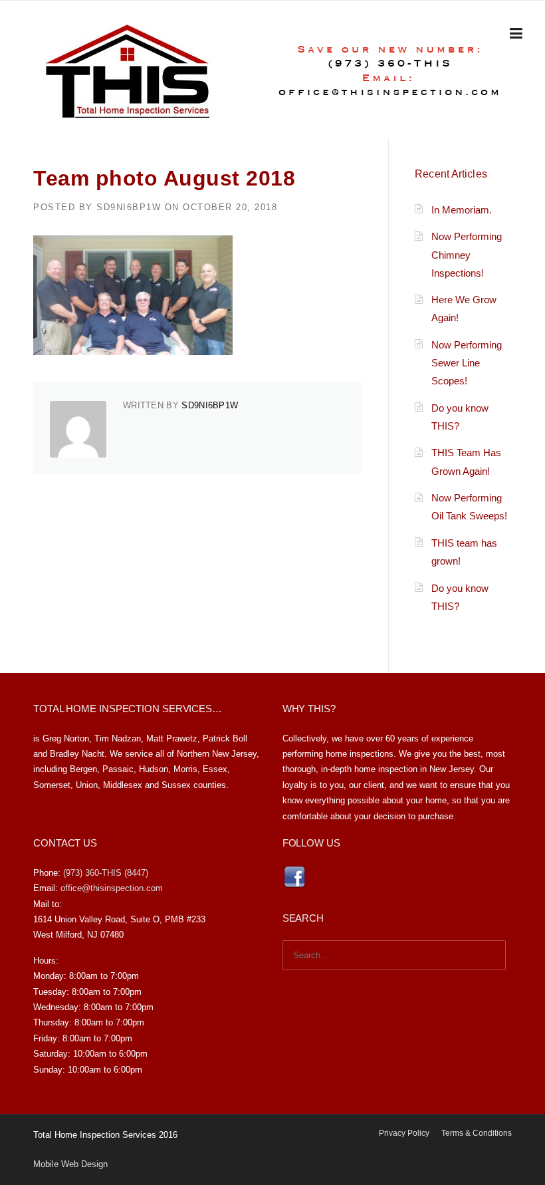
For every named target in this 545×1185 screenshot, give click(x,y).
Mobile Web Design (70, 1164)
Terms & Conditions (476, 1133)
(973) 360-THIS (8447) (105, 873)
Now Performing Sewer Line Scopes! (466, 362)
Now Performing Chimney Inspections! (466, 254)
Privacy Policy (404, 1133)
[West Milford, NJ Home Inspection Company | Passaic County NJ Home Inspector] (128, 70)
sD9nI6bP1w (128, 207)
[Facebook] (294, 876)
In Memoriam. (461, 209)
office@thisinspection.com (111, 888)
